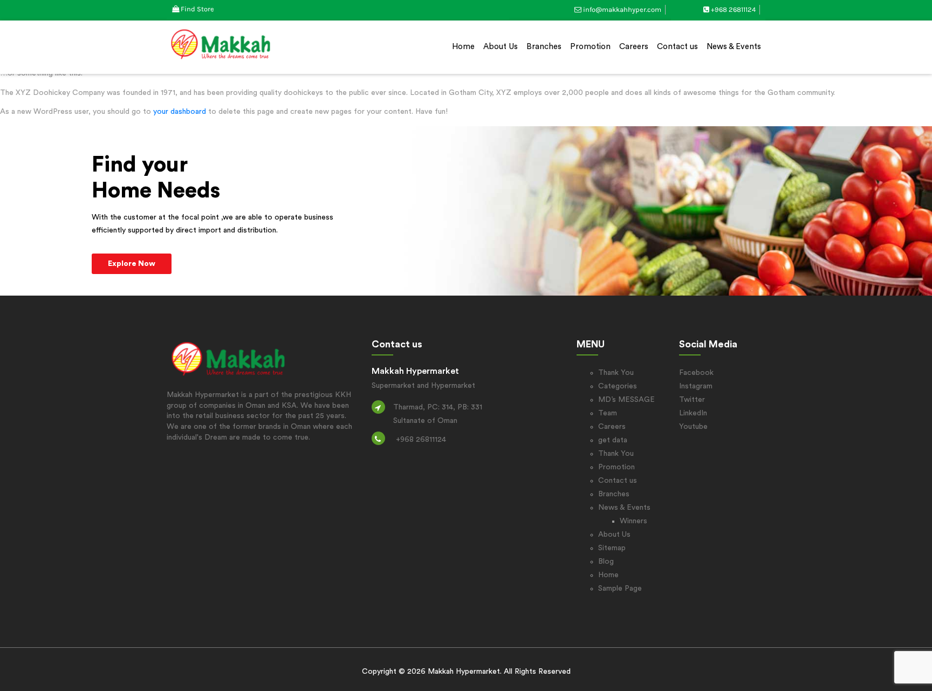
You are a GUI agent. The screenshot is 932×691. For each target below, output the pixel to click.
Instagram (695, 386)
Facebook (696, 373)
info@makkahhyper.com (622, 9)
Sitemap (612, 548)
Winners (633, 521)
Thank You (616, 373)
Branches (543, 47)
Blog (606, 561)
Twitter (692, 399)
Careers (633, 47)
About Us (500, 47)
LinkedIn (693, 413)
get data (612, 440)
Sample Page (620, 588)
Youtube (693, 426)
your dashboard (179, 111)
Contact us (677, 47)
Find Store (197, 9)
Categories (617, 386)
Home (463, 47)
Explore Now (131, 264)
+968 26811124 (733, 9)
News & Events (734, 47)
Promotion (590, 47)
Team (607, 413)
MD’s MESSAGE (626, 399)
